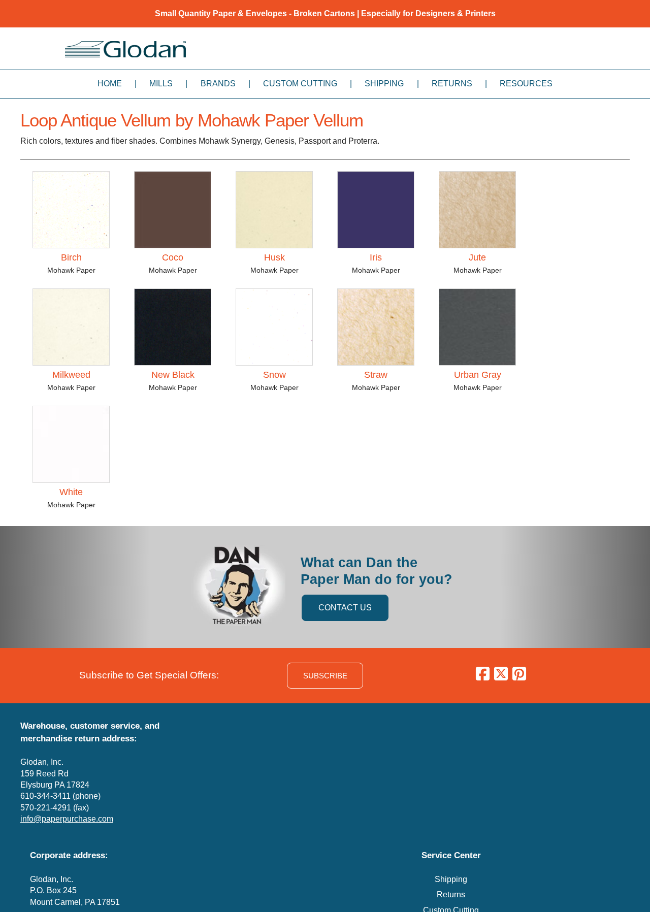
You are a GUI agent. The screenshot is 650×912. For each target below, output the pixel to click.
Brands (218, 83)
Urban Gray (477, 375)
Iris (376, 257)
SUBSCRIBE (325, 675)
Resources (526, 83)
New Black (172, 375)
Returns (452, 83)
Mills (161, 83)
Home (110, 83)
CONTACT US (345, 607)
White (71, 492)
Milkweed (71, 375)
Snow (274, 375)
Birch (71, 257)
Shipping (384, 83)
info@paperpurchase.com (66, 819)
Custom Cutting (300, 83)
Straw (375, 375)
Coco (172, 257)
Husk (274, 257)
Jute (477, 257)
